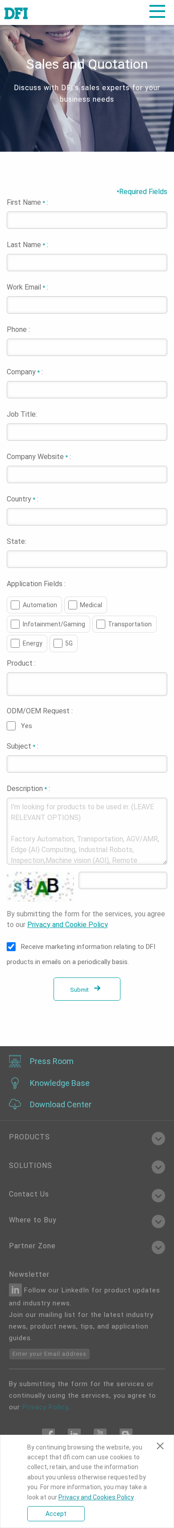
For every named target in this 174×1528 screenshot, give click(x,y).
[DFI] (16, 12)
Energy (32, 643)
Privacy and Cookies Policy (96, 1497)
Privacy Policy (45, 1407)
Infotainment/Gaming (54, 624)
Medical (91, 605)
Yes (26, 726)
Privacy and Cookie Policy (67, 924)
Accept (56, 1513)
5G (69, 643)
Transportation (130, 624)
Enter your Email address (49, 1353)
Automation (40, 605)
